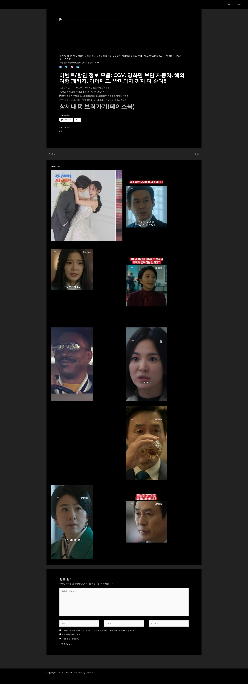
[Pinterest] (72, 67)
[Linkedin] (77, 67)
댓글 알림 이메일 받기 (71, 634)
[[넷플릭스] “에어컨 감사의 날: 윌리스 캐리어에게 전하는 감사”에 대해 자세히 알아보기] (146, 364)
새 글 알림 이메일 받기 (71, 638)
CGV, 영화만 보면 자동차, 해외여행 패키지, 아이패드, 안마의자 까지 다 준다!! (92, 100)
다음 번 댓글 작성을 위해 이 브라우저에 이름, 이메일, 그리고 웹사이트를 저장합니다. (99, 630)
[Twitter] (66, 67)
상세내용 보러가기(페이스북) (97, 106)
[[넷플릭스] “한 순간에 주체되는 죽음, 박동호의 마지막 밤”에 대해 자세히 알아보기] (146, 521)
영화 (84, 62)
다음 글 (196, 153)
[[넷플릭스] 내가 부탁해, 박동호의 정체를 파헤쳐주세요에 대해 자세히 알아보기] (146, 443)
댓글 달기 (63, 62)
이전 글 (51, 153)
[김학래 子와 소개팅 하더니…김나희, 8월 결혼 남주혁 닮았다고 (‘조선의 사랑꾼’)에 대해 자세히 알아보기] (86, 205)
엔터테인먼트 (75, 62)
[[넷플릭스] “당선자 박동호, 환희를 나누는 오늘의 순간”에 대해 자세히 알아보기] (146, 285)
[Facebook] (60, 67)
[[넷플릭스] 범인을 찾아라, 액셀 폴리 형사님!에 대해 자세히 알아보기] (72, 364)
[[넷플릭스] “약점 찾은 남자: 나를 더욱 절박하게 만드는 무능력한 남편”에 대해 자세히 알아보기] (72, 521)
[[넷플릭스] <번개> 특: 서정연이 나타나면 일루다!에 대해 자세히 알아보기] (72, 269)
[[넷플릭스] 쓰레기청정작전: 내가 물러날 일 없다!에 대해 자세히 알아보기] (146, 206)
